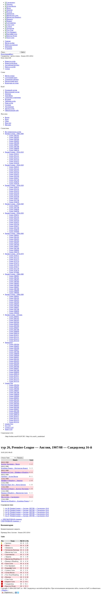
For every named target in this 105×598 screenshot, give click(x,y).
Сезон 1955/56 (14, 224)
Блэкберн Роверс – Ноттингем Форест (14, 468)
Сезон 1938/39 (14, 202)
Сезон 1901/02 (14, 135)
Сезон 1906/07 (14, 145)
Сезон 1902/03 (14, 137)
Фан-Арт (8, 123)
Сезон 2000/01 (14, 317)
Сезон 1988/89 (14, 291)
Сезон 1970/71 (14, 256)
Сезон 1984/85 (14, 283)
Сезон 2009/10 (14, 333)
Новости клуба (10, 61)
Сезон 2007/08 (14, 329)
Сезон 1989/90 (14, 293)
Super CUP (8, 429)
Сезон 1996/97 (14, 307)
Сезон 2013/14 (14, 341)
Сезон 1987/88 (14, 289)
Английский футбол (12, 65)
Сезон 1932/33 (14, 191)
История (8, 99)
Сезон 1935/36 (14, 196)
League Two (9, 424)
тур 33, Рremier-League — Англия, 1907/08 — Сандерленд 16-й (27, 512)
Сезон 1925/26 (14, 176)
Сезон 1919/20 (14, 163)
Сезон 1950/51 (14, 215)
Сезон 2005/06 (14, 326)
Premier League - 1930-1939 (14, 185)
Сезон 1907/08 (14, 146)
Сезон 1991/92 (14, 298)
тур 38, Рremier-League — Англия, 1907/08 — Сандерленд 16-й (27, 508)
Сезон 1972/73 (14, 259)
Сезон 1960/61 (14, 235)
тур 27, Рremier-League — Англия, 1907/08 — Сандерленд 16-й (27, 516)
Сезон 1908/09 (14, 148)
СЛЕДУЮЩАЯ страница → (11, 521)
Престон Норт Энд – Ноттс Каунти (13, 485)
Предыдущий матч (11, 81)
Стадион (8, 105)
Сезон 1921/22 (14, 169)
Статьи (7, 69)
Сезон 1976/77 (14, 267)
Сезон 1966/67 (14, 246)
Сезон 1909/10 (14, 150)
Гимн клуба (9, 103)
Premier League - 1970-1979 (14, 254)
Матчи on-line (9, 43)
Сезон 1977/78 (14, 268)
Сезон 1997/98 (14, 309)
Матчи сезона (9, 76)
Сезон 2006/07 (14, 328)
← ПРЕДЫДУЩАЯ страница (11, 519)
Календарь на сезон (12, 83)
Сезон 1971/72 (14, 257)
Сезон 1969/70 (14, 252)
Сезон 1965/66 (14, 244)
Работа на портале (11, 45)
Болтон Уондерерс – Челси (10, 464)
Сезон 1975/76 (14, 265)
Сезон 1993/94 (14, 302)
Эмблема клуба (10, 101)
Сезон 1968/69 (14, 250)
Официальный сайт (12, 110)
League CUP (9, 427)
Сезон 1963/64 (14, 241)
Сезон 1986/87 (14, 287)
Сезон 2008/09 (14, 331)
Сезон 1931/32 (14, 189)
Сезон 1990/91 (14, 296)
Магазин (8, 125)
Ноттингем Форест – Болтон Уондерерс (15, 489)
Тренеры (8, 94)
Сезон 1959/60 (14, 232)
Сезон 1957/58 (14, 228)
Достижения (9, 107)
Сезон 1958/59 (14, 230)
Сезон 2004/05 (14, 324)
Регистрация (5, 54)
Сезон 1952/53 (14, 219)
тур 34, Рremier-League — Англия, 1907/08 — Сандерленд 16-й (27, 510)
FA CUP (8, 426)
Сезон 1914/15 (14, 161)
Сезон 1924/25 (14, 174)
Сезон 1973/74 (14, 261)
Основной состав (11, 90)
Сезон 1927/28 (14, 180)
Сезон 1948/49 (14, 209)
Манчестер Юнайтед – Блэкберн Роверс (15, 501)
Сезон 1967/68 (14, 248)
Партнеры (8, 47)
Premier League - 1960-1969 (14, 233)
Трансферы (9, 96)
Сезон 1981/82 (14, 278)
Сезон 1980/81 (14, 276)
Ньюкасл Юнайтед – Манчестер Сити (14, 493)
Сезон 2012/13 (14, 339)
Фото (7, 119)
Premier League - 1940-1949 (14, 204)
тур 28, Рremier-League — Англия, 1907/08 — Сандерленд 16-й (27, 514)
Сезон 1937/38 (14, 200)
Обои (7, 121)
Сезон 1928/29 (14, 182)
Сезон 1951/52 (14, 217)
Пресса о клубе (10, 67)
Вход (11, 54)
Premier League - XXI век (13, 315)
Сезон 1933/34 (14, 193)
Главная (7, 41)
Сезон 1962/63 (14, 239)
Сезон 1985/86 (14, 285)
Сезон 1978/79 (14, 270)
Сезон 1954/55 (14, 222)
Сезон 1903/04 (14, 139)
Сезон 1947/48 (14, 207)
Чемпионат (9, 342)
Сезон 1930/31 (14, 187)
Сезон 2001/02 (14, 318)
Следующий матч (11, 77)
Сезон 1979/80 (14, 272)
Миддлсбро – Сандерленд (10, 497)
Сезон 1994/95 (14, 304)
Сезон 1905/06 (14, 143)
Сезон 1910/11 (14, 154)
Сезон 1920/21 (14, 167)
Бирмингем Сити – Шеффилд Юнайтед (15, 472)
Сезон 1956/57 (14, 226)
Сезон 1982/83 (14, 280)
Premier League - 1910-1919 (14, 152)
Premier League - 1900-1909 (14, 134)
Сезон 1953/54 (14, 220)
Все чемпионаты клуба (13, 132)
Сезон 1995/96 (14, 305)
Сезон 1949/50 (14, 211)
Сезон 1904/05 (14, 141)
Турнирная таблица (12, 79)
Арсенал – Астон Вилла (9, 476)
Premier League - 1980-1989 (14, 274)
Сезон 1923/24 (14, 172)
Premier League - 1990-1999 (14, 294)
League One (9, 383)
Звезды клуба (9, 108)
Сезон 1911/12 (14, 156)
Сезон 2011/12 (14, 337)
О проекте (8, 48)
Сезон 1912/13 (14, 158)
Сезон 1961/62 (14, 237)
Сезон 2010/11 (14, 335)
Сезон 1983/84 (14, 281)
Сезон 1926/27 (14, 178)
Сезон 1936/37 (14, 198)
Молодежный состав (12, 92)
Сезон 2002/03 (14, 320)
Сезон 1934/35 (14, 195)
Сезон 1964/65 (14, 243)
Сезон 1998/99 (14, 311)
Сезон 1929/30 (14, 183)
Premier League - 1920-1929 (14, 165)
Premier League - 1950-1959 (14, 213)
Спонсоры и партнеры (13, 97)
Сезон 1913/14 (14, 159)
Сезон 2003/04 (14, 322)
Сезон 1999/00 (14, 313)
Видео (7, 117)
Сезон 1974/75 (14, 263)
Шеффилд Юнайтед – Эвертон (12, 480)
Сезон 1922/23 (14, 171)
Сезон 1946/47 (14, 206)
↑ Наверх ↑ (4, 590)
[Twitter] (18, 592)
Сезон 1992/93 (14, 300)
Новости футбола (11, 63)
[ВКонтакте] (16, 592)
